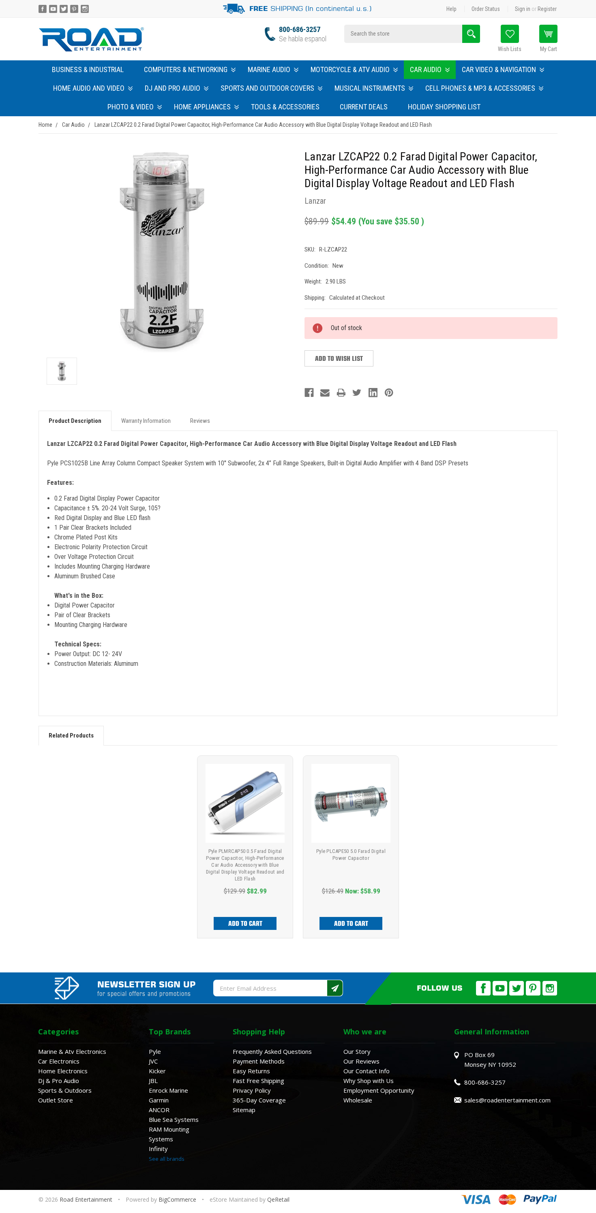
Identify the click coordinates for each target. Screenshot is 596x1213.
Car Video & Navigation (499, 69)
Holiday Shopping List (444, 106)
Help (451, 9)
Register (547, 9)
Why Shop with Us (368, 1081)
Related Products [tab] (71, 735)
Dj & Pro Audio (58, 1081)
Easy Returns (251, 1071)
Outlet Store (55, 1100)
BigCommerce (177, 1199)
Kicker (157, 1071)
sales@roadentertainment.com (507, 1100)
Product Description (75, 420)
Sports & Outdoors (65, 1090)
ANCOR (159, 1110)
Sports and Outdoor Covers (267, 88)
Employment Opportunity (378, 1090)
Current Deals (364, 106)
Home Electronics (63, 1071)
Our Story (357, 1051)
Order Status (486, 9)
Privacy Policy (252, 1090)
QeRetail (278, 1199)
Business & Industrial (88, 69)
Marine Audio (269, 69)
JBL (153, 1081)
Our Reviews (361, 1061)
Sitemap (244, 1110)
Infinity (158, 1149)
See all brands (166, 1158)
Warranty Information (146, 420)
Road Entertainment (87, 1199)
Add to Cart (245, 923)
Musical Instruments (369, 88)
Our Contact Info (366, 1071)
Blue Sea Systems (174, 1119)
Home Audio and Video (88, 88)
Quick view (245, 803)
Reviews (200, 420)
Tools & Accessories (285, 106)
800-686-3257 (299, 29)
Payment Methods (259, 1061)
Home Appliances (202, 106)
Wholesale (357, 1100)
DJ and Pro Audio (172, 88)
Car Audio (426, 69)
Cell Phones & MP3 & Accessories (480, 88)
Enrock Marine (168, 1090)
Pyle (155, 1051)
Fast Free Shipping (258, 1081)
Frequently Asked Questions (272, 1051)
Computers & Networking (185, 69)
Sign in (522, 9)
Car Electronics (58, 1061)
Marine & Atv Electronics (72, 1051)
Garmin (159, 1100)
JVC (153, 1061)
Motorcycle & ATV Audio (350, 69)
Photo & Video (130, 106)
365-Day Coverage (259, 1100)
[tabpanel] (245, 846)
